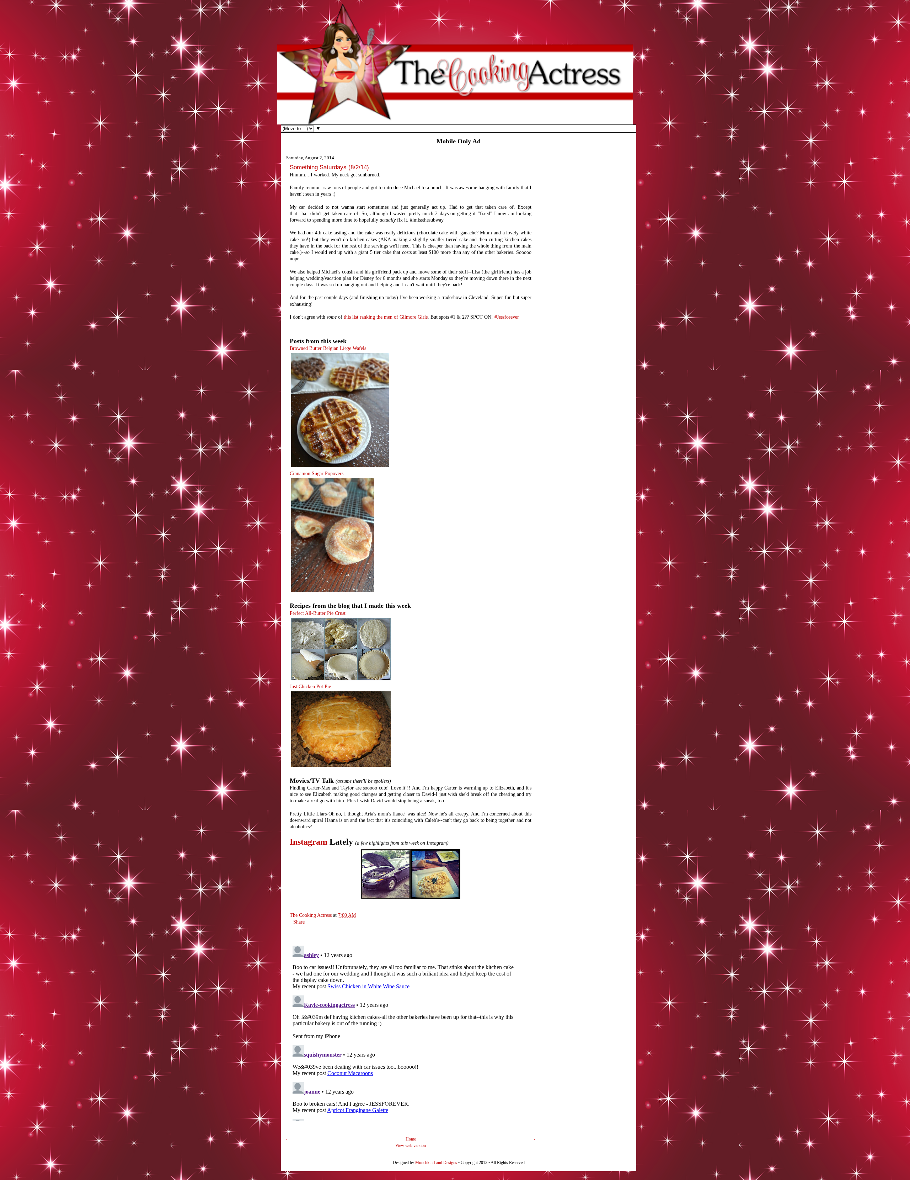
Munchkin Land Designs (436, 1162)
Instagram (308, 841)
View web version (410, 1145)
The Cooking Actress (311, 915)
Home (411, 1139)
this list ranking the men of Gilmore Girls (386, 317)
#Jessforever (506, 317)
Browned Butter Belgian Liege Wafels (328, 348)
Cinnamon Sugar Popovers (316, 473)
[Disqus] (403, 1032)
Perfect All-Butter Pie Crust (318, 613)
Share (299, 922)
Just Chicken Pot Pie (310, 686)
